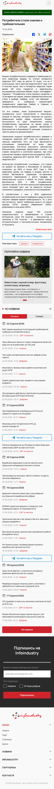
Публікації (6, 739)
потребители (37, 243)
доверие (24, 243)
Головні (39, 316)
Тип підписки (10, 681)
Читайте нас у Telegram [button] (29, 236)
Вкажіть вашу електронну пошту (20, 667)
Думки (5, 744)
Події (4, 735)
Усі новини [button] (27, 629)
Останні (15, 316)
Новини (5, 730)
